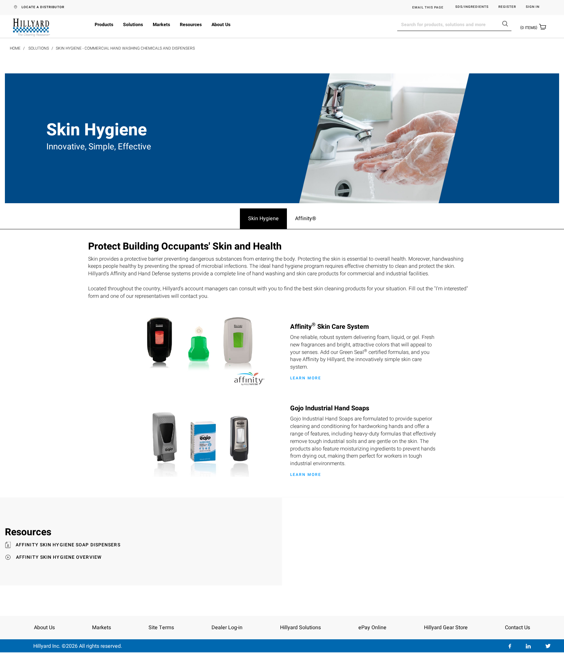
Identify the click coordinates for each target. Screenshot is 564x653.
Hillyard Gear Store (446, 627)
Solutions (133, 24)
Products (104, 24)
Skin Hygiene (263, 218)
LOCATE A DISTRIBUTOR (43, 7)
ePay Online (372, 627)
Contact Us (517, 627)
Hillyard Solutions (300, 627)
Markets (161, 24)
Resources (191, 24)
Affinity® (305, 218)
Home (15, 48)
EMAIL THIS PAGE (428, 7)
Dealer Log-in (227, 627)
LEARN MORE (305, 378)
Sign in (533, 7)
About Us (221, 24)
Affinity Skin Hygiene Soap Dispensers (68, 545)
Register (507, 7)
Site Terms (161, 627)
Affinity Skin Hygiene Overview (59, 557)
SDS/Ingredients (472, 7)
